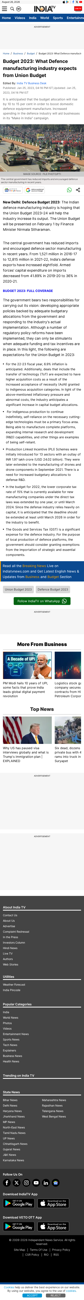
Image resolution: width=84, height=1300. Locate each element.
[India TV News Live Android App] (19, 1203)
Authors (8, 959)
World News (10, 1017)
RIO (46, 1254)
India (32, 18)
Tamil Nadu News (14, 1132)
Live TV (8, 953)
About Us (9, 920)
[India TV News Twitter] (77, 2)
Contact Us (10, 915)
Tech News (10, 1045)
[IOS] (64, 2)
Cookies (9, 1287)
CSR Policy (32, 1254)
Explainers (9, 1050)
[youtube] (36, 1183)
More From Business (42, 644)
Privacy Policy (61, 1249)
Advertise (9, 926)
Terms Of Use (38, 1249)
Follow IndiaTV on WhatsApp (39, 601)
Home (6, 18)
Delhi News (10, 1105)
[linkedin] (46, 1183)
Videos (20, 18)
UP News (9, 1138)
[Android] (67, 2)
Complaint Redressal (16, 931)
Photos (7, 1023)
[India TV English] (44, 9)
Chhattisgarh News (15, 1143)
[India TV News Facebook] (73, 2)
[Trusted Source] (35, 190)
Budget (31, 53)
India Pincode (11, 990)
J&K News (9, 1154)
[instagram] (26, 1183)
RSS (56, 1254)
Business (18, 53)
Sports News (11, 1039)
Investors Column (14, 942)
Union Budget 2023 (18, 589)
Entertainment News (16, 1034)
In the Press (10, 937)
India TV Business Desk (31, 83)
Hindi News (10, 948)
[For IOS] (53, 1226)
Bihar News (10, 1100)
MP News (9, 1122)
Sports (58, 18)
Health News (11, 1061)
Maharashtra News (54, 1100)
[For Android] (19, 1226)
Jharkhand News (14, 1116)
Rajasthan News (52, 1105)
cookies (71, 1290)
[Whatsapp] (69, 190)
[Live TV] (78, 8)
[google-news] (56, 1183)
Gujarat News (11, 1149)
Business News (12, 1056)
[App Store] (53, 1203)
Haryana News (12, 1111)
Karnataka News (13, 1160)
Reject (56, 1295)
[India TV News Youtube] (80, 2)
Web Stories (10, 964)
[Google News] (13, 190)
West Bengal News (54, 1116)
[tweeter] (17, 1183)
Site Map (19, 1249)
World (44, 18)
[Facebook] (7, 1183)
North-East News (14, 1127)
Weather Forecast (14, 984)
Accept (32, 1295)
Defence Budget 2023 (53, 589)
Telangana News (52, 1111)
